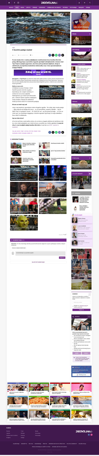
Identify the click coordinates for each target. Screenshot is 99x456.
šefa (32, 131)
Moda (22, 7)
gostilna (26, 131)
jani (15, 131)
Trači (17, 7)
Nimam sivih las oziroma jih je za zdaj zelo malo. (82, 349)
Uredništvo (24, 443)
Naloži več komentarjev (38, 262)
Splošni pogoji (82, 443)
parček (19, 133)
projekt (35, 131)
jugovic (18, 131)
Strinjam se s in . (81, 306)
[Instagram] (18, 2)
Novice (11, 7)
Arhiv (89, 316)
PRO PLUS (31, 443)
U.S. (15, 55)
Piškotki (45, 443)
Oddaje (88, 7)
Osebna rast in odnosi (54, 7)
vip (31, 133)
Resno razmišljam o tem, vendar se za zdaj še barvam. (82, 339)
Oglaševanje (16, 443)
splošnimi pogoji (83, 305)
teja (13, 131)
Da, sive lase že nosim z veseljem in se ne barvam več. (82, 336)
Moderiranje (38, 443)
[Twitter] (53, 55)
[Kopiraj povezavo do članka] (62, 55)
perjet (22, 131)
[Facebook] (14, 2)
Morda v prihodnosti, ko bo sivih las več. (82, 342)
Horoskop (42, 7)
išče (30, 131)
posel (39, 131)
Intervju (65, 7)
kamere (28, 133)
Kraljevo (81, 7)
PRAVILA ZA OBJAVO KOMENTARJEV (19, 247)
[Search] (90, 2)
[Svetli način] (84, 2)
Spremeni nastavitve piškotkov (57, 443)
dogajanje (24, 133)
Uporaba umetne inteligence (59, 446)
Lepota (28, 7)
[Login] (79, 2)
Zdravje (35, 7)
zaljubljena (15, 133)
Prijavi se (62, 257)
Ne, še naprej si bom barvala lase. (81, 345)
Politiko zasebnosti (78, 307)
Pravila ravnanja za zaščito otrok (41, 446)
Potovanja (73, 7)
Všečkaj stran (82, 374)
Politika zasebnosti (72, 443)
